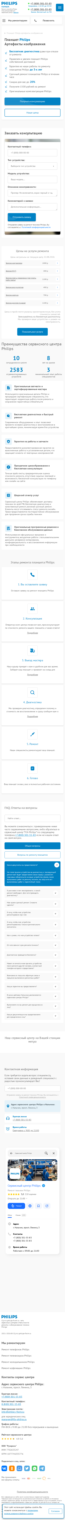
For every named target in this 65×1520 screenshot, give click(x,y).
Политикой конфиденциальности (36, 227)
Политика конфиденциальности (32, 1491)
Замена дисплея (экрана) (16, 303)
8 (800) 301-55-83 (11, 1404)
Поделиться (4, 1468)
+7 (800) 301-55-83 (41, 3)
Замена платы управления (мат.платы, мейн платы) (21, 279)
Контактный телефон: (19, 146)
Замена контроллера (14, 263)
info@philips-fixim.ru (13, 1411)
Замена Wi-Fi (11, 271)
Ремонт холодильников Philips (18, 1361)
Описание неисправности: (22, 186)
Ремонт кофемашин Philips (16, 1368)
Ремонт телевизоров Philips (16, 1355)
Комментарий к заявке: (20, 200)
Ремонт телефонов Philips (15, 1349)
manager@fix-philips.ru (14, 1419)
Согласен (55, 1511)
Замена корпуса (12, 295)
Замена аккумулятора (14, 287)
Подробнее (32, 633)
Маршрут (19, 1206)
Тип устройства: (16, 160)
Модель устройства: (19, 173)
